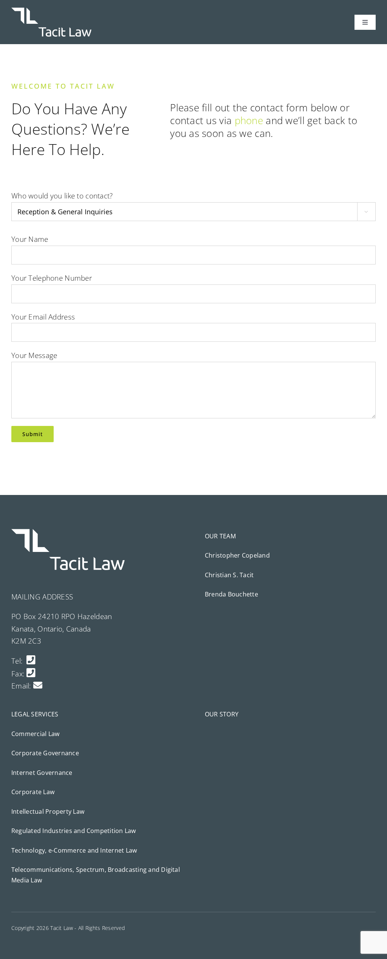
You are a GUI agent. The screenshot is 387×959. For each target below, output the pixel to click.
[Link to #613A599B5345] (31, 660)
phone (249, 120)
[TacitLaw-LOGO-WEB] (51, 11)
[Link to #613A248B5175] (31, 672)
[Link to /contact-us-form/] (37, 685)
